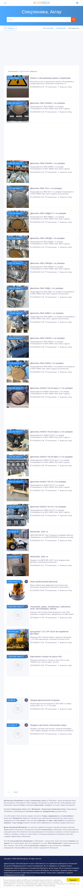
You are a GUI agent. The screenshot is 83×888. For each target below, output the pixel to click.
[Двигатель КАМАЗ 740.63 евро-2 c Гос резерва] (18, 396)
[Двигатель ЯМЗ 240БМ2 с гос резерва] (18, 111)
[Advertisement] (41, 47)
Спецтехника (61, 28)
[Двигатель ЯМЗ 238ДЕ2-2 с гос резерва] (18, 222)
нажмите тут (29, 875)
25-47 (16, 792)
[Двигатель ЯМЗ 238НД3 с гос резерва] (18, 272)
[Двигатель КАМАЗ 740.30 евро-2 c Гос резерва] (18, 465)
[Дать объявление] (77, 3)
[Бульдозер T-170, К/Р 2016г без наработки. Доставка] (18, 640)
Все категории (48, 28)
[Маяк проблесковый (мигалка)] (18, 590)
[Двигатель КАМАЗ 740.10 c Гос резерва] (18, 515)
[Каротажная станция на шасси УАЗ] (18, 665)
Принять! (73, 879)
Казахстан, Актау (66, 87)
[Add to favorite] (26, 78)
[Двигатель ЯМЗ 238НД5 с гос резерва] (18, 247)
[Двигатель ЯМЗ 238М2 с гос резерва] (18, 321)
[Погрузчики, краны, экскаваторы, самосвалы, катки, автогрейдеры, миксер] (18, 615)
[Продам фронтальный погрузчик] (18, 709)
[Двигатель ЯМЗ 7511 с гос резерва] (18, 197)
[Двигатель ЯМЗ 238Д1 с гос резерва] (18, 297)
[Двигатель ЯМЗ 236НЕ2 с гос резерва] (18, 346)
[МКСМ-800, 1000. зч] (18, 540)
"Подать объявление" (67, 805)
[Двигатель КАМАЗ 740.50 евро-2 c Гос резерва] (18, 440)
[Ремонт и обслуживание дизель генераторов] (18, 86)
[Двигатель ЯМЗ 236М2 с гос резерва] (18, 372)
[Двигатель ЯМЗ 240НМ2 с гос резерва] (18, 172)
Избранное (11, 28)
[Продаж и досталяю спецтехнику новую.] (18, 733)
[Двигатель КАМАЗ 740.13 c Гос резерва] (18, 490)
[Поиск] (73, 19)
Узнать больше (49, 885)
